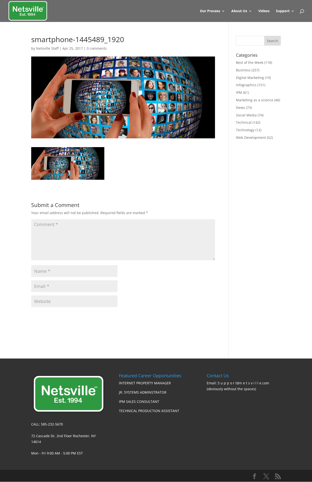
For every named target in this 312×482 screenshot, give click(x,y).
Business (243, 70)
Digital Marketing (250, 77)
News (240, 107)
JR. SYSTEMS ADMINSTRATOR (142, 392)
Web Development (251, 137)
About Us (239, 11)
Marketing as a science (254, 100)
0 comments (97, 48)
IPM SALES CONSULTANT (139, 401)
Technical (244, 122)
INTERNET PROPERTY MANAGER (145, 383)
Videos (264, 11)
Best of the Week (249, 62)
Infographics (246, 85)
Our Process (210, 11)
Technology (245, 130)
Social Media (246, 115)
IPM (239, 92)
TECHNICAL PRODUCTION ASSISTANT (149, 410)
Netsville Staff (47, 48)
